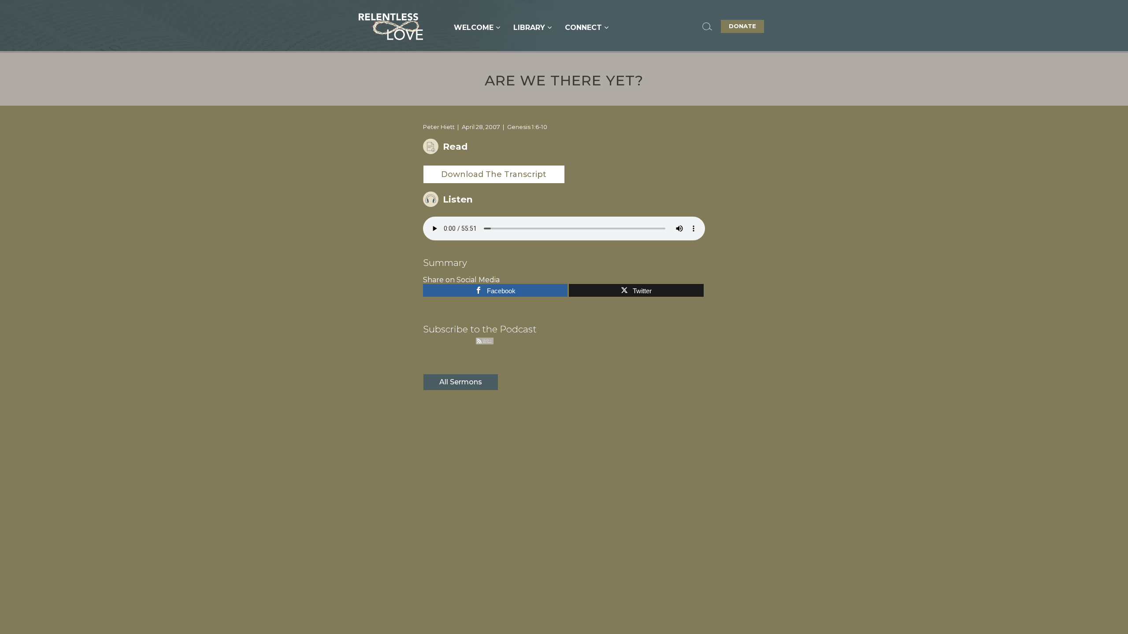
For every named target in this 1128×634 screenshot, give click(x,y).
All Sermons (460, 382)
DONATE (742, 25)
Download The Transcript (493, 174)
